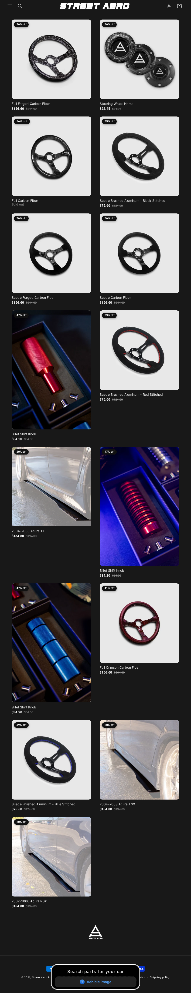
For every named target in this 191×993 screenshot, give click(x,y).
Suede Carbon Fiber (115, 297)
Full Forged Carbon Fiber (31, 104)
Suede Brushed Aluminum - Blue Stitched (43, 804)
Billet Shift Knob (24, 434)
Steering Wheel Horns (116, 104)
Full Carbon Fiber (25, 201)
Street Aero (39, 977)
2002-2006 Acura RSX (29, 901)
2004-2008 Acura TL (28, 531)
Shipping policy (160, 977)
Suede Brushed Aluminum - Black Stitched (132, 201)
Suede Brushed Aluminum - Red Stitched (131, 394)
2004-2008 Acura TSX (117, 804)
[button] (10, 6)
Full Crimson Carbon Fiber (120, 667)
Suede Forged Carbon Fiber (33, 297)
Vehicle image (99, 982)
